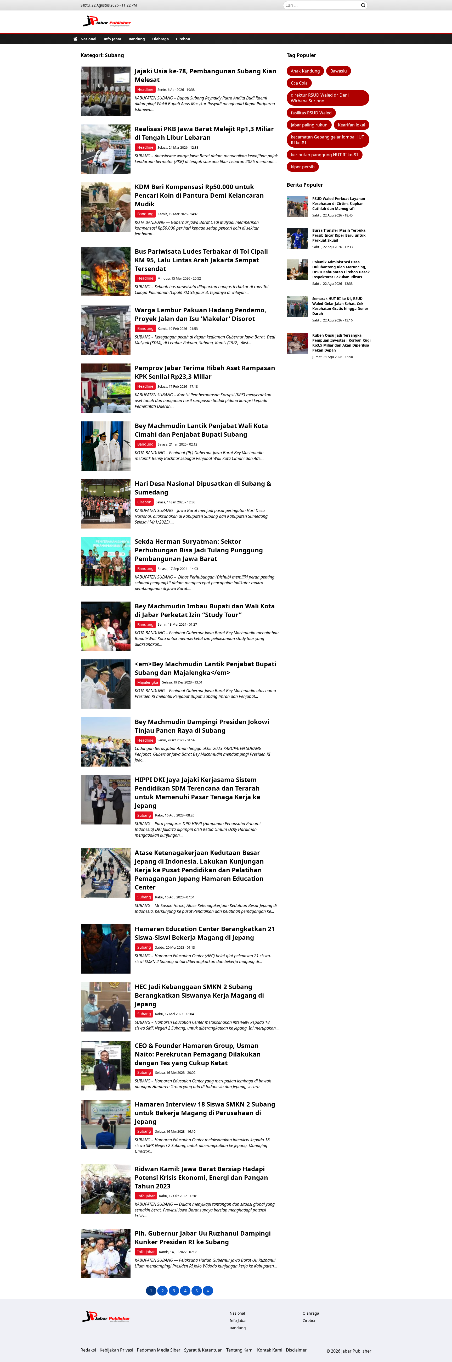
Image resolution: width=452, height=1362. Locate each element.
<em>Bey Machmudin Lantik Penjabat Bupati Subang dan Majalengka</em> (205, 668)
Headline (145, 89)
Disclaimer (296, 1350)
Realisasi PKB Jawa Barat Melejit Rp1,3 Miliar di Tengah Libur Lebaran (204, 133)
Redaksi (88, 1350)
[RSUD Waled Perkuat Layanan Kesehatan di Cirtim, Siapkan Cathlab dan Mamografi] (297, 206)
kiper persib (303, 167)
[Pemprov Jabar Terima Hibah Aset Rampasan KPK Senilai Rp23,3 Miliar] (106, 388)
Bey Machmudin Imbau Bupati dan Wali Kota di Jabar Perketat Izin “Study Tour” (205, 610)
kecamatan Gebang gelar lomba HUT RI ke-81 (327, 140)
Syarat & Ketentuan (203, 1350)
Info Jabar (112, 38)
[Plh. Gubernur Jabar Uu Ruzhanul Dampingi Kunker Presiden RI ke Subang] (106, 1253)
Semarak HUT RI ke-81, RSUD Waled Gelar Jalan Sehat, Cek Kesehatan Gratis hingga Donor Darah (340, 306)
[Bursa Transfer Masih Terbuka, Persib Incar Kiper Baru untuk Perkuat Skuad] (297, 238)
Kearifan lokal (351, 125)
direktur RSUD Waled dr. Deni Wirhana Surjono (320, 98)
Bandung (137, 38)
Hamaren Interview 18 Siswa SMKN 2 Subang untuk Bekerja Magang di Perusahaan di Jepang (205, 1113)
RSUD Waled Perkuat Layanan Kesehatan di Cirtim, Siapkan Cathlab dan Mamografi (338, 203)
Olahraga (160, 38)
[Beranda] (75, 38)
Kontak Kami (269, 1350)
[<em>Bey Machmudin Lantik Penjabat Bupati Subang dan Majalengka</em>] (106, 684)
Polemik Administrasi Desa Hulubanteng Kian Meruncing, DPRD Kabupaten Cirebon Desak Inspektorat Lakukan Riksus (341, 269)
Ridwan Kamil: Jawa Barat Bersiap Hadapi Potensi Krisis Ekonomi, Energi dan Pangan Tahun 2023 (201, 1177)
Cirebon (183, 38)
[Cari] (363, 5)
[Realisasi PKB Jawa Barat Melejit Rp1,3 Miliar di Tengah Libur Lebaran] (106, 149)
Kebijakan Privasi (116, 1350)
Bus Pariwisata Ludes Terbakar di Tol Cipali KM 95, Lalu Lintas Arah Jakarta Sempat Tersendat (201, 260)
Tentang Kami (239, 1350)
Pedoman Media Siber (158, 1350)
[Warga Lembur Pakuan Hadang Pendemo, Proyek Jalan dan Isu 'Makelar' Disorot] (106, 330)
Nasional (88, 38)
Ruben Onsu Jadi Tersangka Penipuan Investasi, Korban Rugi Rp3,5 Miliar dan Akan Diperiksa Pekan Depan (341, 343)
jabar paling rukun (309, 125)
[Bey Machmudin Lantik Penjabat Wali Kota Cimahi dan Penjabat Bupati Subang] (106, 446)
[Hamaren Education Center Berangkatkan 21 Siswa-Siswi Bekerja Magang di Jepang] (106, 949)
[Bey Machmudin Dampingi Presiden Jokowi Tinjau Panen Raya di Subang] (106, 742)
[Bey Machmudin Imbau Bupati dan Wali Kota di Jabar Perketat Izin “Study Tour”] (106, 626)
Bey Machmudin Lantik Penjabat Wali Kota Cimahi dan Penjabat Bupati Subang (201, 429)
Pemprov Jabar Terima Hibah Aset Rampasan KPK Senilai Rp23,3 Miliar (205, 372)
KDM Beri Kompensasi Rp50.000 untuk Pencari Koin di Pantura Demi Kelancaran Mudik (199, 195)
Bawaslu (338, 71)
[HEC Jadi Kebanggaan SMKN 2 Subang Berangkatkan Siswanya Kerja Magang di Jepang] (106, 1007)
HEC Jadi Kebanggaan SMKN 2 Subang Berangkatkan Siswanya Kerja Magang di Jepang (199, 995)
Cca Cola (299, 83)
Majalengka (147, 682)
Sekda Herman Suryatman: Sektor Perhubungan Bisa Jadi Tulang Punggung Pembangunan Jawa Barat (199, 550)
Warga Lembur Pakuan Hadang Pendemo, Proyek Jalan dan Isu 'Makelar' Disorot (200, 314)
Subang (144, 815)
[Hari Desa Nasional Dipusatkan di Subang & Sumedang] (106, 504)
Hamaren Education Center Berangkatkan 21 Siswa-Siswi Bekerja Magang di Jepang (205, 933)
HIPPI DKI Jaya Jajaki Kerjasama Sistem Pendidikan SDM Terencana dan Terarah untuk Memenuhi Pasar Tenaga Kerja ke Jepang (197, 792)
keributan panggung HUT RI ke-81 (324, 155)
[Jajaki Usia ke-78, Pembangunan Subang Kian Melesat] (106, 91)
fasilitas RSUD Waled (311, 113)
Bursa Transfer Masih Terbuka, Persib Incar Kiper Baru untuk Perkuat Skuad (339, 235)
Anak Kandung (305, 71)
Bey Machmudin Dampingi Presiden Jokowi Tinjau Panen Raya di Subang (202, 726)
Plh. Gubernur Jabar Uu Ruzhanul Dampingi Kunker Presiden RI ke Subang (203, 1237)
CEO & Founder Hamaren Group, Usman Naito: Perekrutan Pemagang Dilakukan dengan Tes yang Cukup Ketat (198, 1054)
